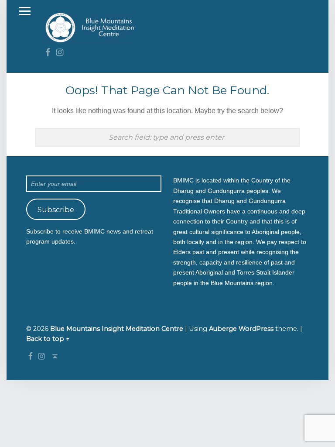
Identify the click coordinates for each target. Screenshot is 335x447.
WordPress (256, 329)
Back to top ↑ (48, 339)
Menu (25, 11)
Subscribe (56, 209)
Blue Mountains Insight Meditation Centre (116, 329)
